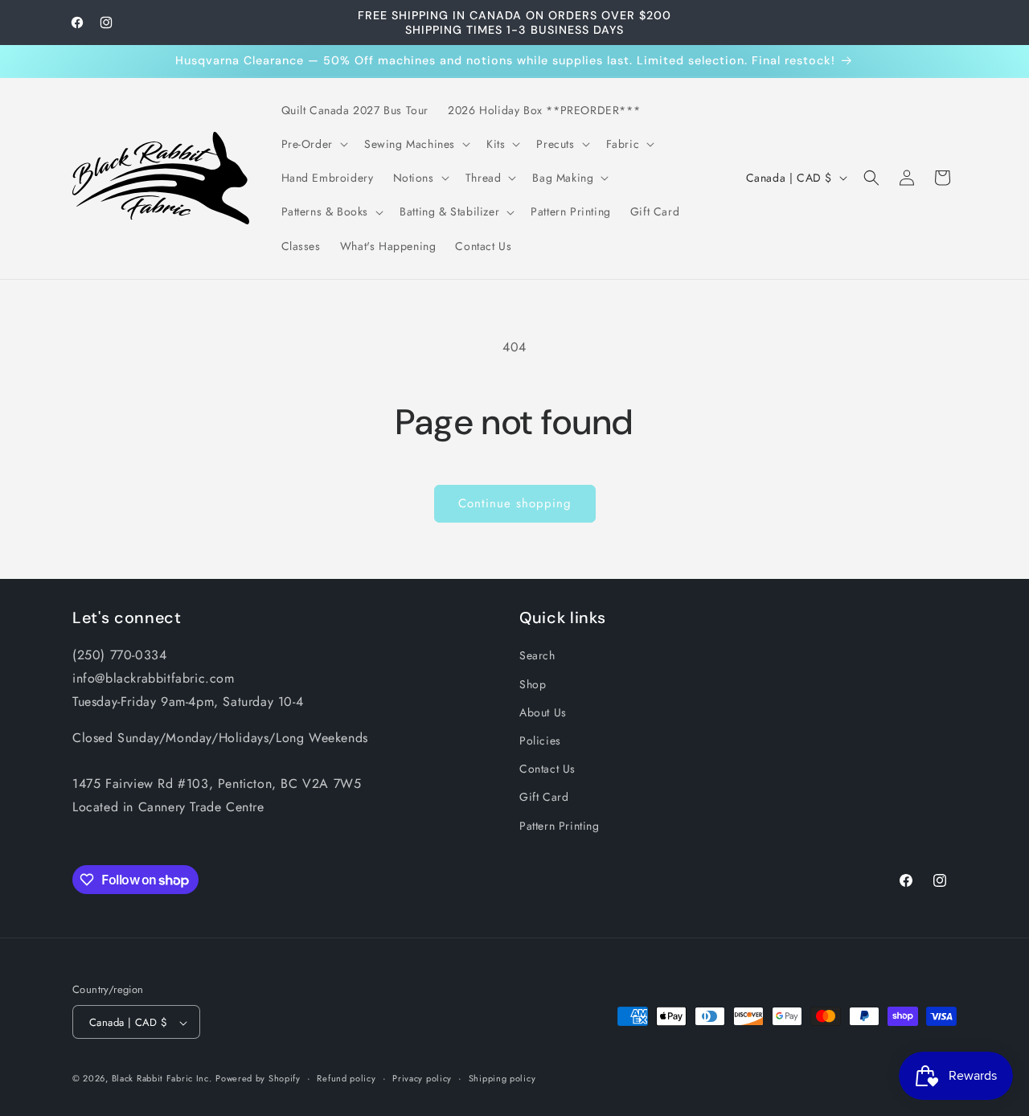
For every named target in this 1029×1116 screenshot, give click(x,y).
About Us (543, 712)
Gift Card (543, 797)
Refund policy (346, 1078)
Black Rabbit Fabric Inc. (162, 1079)
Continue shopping (515, 503)
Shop (532, 683)
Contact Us (547, 769)
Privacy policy (422, 1078)
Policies (540, 740)
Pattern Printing (559, 825)
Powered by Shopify (258, 1079)
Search (537, 655)
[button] (313, 144)
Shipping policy (502, 1078)
